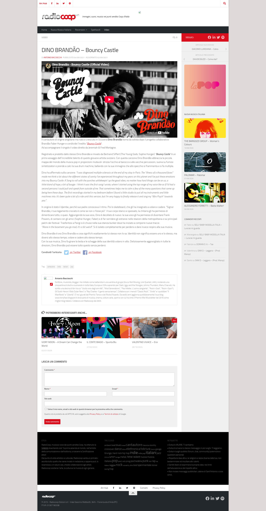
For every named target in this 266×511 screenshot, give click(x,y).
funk (147, 449)
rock (119, 465)
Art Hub (43, 3)
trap (111, 468)
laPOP (112, 457)
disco (124, 449)
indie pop (141, 453)
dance (118, 449)
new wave (133, 457)
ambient (107, 445)
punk (145, 461)
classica (146, 445)
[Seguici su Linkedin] (214, 37)
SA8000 (45, 448)
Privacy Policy (95, 414)
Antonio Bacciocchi (53, 57)
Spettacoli (95, 29)
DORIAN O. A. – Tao (204, 244)
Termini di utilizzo (111, 414)
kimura (106, 457)
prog (128, 461)
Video (106, 29)
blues (118, 445)
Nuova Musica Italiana (61, 29)
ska (131, 465)
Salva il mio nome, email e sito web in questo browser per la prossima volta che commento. (85, 409)
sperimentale (144, 465)
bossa (123, 445)
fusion (153, 449)
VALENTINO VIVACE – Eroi (145, 342)
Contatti (144, 488)
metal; (123, 457)
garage (158, 449)
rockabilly (126, 465)
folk (142, 449)
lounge (117, 457)
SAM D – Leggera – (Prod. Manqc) (209, 260)
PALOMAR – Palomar (194, 175)
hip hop (126, 453)
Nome (47, 389)
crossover (109, 449)
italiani (65, 267)
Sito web (48, 399)
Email (115, 389)
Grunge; (108, 453)
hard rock (117, 453)
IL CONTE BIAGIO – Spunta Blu (101, 342)
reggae (112, 465)
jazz (159, 453)
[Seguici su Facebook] (209, 37)
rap (153, 461)
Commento (49, 370)
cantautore (51, 267)
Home (44, 29)
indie (59, 267)
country (152, 445)
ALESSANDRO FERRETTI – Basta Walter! (204, 205)
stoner (154, 465)
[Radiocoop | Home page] (61, 16)
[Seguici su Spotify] (222, 37)
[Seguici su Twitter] (218, 37)
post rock (122, 461)
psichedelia (136, 461)
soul (135, 465)
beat (113, 445)
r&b (150, 461)
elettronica (133, 449)
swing (106, 469)
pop (72, 267)
